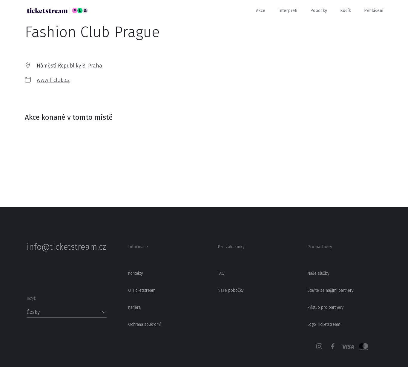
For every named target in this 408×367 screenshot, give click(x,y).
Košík (345, 10)
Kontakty (135, 273)
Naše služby (318, 273)
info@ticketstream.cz (66, 247)
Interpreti (287, 10)
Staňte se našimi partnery (330, 290)
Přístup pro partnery (325, 307)
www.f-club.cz (53, 80)
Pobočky (318, 10)
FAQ (221, 273)
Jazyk (31, 298)
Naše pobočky (231, 290)
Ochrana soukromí (144, 324)
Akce (260, 10)
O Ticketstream (141, 290)
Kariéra (134, 307)
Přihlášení (373, 10)
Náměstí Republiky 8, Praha (69, 65)
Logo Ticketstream (323, 324)
